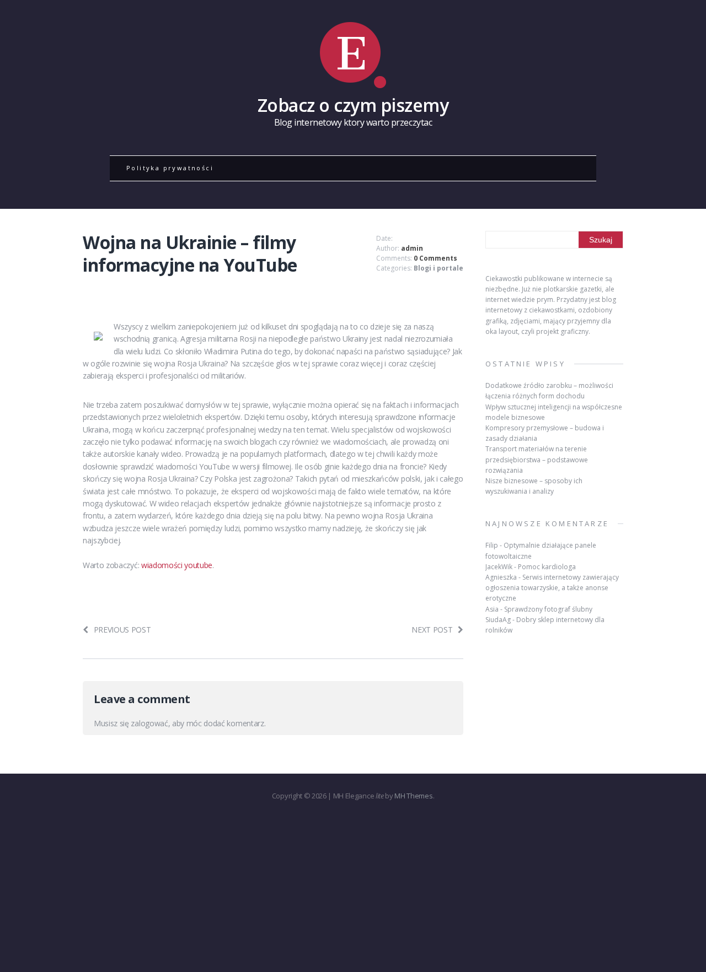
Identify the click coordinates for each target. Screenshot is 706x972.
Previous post (122, 629)
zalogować (149, 723)
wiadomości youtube (176, 565)
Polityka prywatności (169, 168)
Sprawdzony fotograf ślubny (548, 609)
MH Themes (413, 796)
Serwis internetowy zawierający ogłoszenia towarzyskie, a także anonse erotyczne (552, 588)
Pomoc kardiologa (547, 566)
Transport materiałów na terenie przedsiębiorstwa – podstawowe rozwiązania (536, 459)
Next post (431, 629)
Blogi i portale (438, 268)
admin (412, 248)
